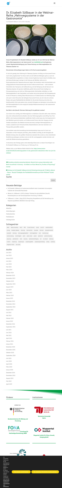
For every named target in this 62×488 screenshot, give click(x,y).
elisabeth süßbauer (15, 230)
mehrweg (14, 233)
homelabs (36, 230)
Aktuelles (27, 21)
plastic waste (29, 236)
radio (21, 238)
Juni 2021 (9, 332)
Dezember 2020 (10, 347)
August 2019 (9, 378)
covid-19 (42, 227)
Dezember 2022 (10, 301)
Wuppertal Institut (10, 244)
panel (24, 236)
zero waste (18, 244)
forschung (23, 230)
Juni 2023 (9, 290)
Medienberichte (10, 214)
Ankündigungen (10, 211)
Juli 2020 (8, 358)
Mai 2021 (8, 335)
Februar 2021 (10, 341)
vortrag (47, 241)
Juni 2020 (9, 361)
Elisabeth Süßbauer (13, 21)
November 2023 (10, 278)
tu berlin (8, 241)
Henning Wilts (29, 230)
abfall (8, 227)
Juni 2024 (9, 264)
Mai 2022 (8, 315)
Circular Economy (30, 227)
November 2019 (10, 375)
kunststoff (9, 233)
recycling (25, 238)
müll (40, 233)
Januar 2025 (9, 258)
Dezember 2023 (10, 275)
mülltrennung (45, 233)
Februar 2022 (10, 318)
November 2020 (10, 349)
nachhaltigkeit (18, 236)
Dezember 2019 (10, 372)
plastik (35, 236)
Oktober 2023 (10, 281)
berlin (21, 227)
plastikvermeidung (48, 236)
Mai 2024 (8, 267)
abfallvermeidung (14, 227)
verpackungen (21, 241)
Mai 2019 (8, 381)
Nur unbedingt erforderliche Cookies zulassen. (45, 472)
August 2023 (9, 287)
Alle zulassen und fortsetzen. (21, 472)
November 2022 (10, 304)
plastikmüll (40, 236)
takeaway (51, 238)
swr (40, 238)
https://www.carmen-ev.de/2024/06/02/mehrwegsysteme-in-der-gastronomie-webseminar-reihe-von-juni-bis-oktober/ (31, 151)
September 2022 (10, 307)
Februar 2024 (10, 272)
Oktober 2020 (10, 352)
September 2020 (10, 355)
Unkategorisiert (10, 219)
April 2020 (9, 364)
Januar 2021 (9, 344)
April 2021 (9, 338)
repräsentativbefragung (33, 238)
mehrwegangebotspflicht (23, 233)
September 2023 (10, 284)
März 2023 (9, 292)
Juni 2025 (9, 255)
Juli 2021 (8, 330)
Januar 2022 (9, 321)
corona (37, 227)
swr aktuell (45, 238)
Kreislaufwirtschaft (49, 230)
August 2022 (9, 309)
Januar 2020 (9, 370)
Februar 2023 (10, 295)
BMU (25, 227)
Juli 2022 (8, 312)
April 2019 (9, 384)
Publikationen (10, 217)
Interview (42, 230)
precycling (9, 238)
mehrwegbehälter (33, 233)
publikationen (15, 238)
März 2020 (9, 367)
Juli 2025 (8, 252)
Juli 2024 (8, 261)
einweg (8, 230)
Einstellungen (6, 480)
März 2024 (9, 269)
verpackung (14, 241)
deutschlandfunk (49, 227)
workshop (53, 241)
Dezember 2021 (10, 324)
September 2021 (10, 327)
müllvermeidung (10, 236)
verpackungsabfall (29, 241)
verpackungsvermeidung (40, 241)
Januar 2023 (9, 298)
